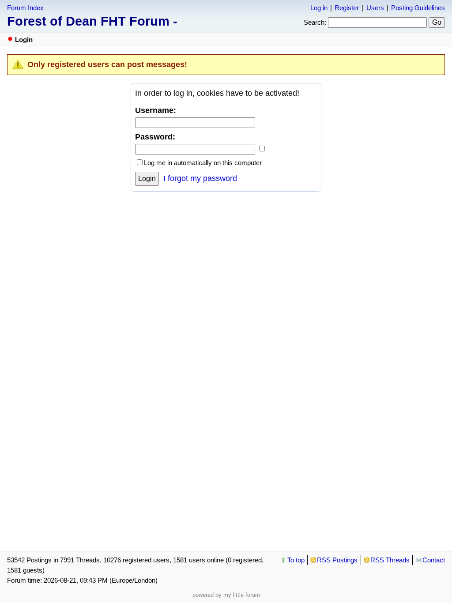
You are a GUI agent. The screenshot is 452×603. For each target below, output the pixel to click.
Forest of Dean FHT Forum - (92, 21)
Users (375, 7)
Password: (155, 136)
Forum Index (25, 7)
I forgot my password (200, 178)
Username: (155, 110)
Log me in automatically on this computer (203, 162)
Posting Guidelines (418, 7)
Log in (319, 7)
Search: (315, 22)
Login (147, 178)
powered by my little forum (226, 595)
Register (347, 7)
